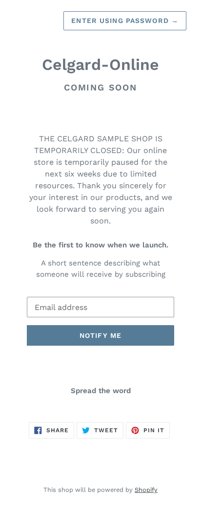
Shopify (146, 489)
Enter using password (125, 20)
